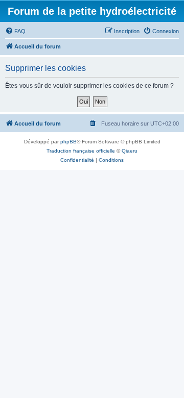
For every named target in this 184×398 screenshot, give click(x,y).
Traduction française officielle (81, 151)
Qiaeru (129, 151)
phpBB (68, 141)
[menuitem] (15, 31)
